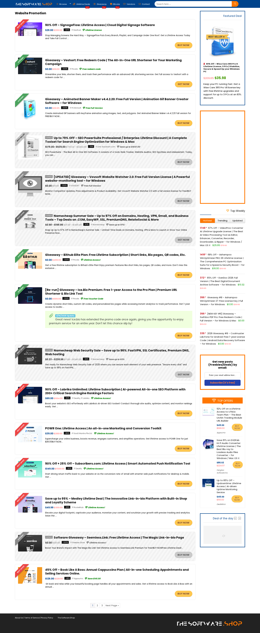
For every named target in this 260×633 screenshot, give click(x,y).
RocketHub (79, 507)
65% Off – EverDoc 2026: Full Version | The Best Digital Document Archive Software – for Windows (220, 281)
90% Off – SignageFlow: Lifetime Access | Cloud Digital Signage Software (100, 25)
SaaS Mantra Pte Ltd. (83, 433)
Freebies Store (78, 542)
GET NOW (183, 84)
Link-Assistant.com (106, 146)
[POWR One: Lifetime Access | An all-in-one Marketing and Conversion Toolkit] (30, 427)
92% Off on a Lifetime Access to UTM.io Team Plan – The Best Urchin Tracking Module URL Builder (229, 414)
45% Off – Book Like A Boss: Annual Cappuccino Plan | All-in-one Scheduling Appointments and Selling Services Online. (117, 572)
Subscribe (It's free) (222, 382)
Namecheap (98, 224)
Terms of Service (31, 617)
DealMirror (221, 504)
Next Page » (112, 605)
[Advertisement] (222, 157)
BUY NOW (183, 45)
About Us (19, 617)
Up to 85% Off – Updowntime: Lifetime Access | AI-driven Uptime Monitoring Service (229, 486)
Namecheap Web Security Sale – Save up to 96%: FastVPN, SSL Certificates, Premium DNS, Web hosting (117, 352)
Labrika (86, 398)
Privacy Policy (47, 617)
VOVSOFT (75, 185)
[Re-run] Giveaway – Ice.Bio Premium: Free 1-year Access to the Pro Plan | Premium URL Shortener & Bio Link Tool (111, 292)
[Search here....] (235, 4)
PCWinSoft (76, 108)
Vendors (130, 4)
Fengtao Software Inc (222, 471)
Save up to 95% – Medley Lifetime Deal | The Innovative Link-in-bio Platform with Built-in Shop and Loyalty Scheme (116, 500)
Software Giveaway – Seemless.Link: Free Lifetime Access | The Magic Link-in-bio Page (119, 538)
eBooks (116, 5)
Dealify (77, 398)
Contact (145, 4)
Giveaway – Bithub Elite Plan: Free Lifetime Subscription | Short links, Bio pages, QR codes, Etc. (115, 255)
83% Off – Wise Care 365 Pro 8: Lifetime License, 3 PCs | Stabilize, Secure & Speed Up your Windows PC (221, 67)
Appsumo (78, 578)
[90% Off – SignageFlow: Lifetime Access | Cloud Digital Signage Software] (30, 24)
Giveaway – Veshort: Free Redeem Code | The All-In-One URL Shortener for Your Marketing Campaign (113, 62)
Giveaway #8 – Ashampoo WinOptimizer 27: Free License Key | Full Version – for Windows (221, 301)
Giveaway (101, 5)
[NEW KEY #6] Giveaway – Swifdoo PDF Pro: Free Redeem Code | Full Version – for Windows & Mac (221, 317)
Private (75, 69)
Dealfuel (77, 30)
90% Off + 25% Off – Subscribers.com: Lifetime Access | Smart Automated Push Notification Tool (117, 464)
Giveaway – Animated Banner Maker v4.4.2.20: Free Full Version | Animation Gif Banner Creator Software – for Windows (117, 101)
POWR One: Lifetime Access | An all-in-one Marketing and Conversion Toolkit (103, 428)
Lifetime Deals (83, 5)
